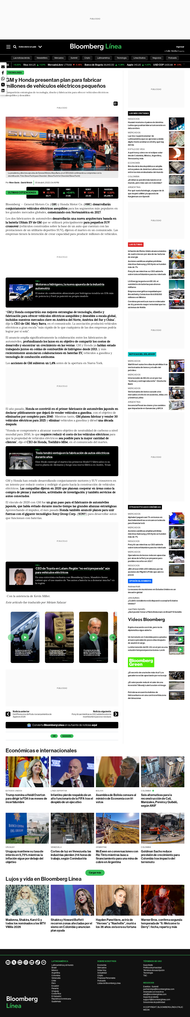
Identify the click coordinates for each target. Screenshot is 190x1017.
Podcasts (101, 980)
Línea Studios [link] (139, 58)
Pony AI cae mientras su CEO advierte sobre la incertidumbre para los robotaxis (91, 715)
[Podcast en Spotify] (43, 962)
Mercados (101, 967)
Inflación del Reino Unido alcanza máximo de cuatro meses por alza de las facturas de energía (147, 254)
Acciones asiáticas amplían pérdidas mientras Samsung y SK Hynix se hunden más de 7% (147, 264)
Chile (54, 980)
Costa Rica (56, 993)
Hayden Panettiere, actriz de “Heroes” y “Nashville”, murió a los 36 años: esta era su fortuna (116, 923)
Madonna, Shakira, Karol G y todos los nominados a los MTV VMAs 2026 (26, 923)
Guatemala (56, 1001)
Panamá (55, 988)
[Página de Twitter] (14, 962)
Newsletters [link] (42, 58)
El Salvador (56, 996)
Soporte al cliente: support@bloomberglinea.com (156, 998)
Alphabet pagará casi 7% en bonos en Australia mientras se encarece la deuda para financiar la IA (146, 520)
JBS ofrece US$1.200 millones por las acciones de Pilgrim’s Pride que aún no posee (146, 572)
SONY (82, 514)
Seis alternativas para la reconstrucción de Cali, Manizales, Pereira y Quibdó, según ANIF (159, 800)
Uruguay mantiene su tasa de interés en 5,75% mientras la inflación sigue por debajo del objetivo (24, 857)
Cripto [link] (87, 58)
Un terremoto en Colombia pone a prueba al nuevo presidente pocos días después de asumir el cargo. (147, 640)
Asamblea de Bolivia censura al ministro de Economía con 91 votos (116, 798)
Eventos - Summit (150, 986)
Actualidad (102, 973)
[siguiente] (116, 714)
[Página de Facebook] (8, 962)
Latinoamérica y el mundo (62, 965)
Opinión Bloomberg (140, 581)
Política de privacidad (152, 967)
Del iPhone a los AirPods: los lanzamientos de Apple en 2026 (32, 715)
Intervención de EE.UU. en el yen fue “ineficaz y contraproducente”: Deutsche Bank (147, 381)
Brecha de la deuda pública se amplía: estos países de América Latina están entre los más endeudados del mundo (145, 169)
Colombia (56, 975)
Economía (101, 965)
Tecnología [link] (121, 58)
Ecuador (55, 986)
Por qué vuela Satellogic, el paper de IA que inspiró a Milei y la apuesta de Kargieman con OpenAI (146, 193)
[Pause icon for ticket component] (8, 65)
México (55, 970)
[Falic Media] (166, 51)
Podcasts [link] (172, 58)
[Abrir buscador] (15, 47)
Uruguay (55, 991)
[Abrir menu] (8, 47)
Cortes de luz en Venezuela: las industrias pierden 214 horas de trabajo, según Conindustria (71, 855)
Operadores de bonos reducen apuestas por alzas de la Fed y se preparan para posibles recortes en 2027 (147, 558)
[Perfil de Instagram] (25, 962)
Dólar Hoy (101, 970)
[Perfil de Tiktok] (37, 962)
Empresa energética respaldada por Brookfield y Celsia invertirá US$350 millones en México (145, 294)
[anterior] (8, 714)
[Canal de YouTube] (20, 962)
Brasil (54, 967)
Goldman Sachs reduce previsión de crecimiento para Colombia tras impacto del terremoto (160, 857)
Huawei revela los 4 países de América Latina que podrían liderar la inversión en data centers (147, 125)
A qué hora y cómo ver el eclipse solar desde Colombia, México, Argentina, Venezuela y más (145, 155)
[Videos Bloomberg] (156, 619)
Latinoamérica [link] (103, 58)
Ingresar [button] (180, 47)
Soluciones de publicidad (154, 1002)
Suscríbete (148, 965)
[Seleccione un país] (40, 47)
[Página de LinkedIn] (31, 962)
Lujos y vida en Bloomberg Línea (43, 879)
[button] (116, 104)
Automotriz (66, 736)
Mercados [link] (59, 58)
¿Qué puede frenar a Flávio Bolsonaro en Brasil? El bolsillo (155, 612)
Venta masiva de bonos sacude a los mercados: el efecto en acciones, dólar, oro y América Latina (148, 395)
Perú (54, 983)
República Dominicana (61, 999)
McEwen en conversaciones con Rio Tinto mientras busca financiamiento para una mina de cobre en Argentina (117, 857)
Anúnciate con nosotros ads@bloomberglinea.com (154, 993)
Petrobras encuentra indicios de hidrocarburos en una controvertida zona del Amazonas (147, 695)
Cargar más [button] (95, 872)
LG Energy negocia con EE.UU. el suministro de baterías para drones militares (144, 284)
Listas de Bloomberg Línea (109, 983)
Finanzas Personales (106, 978)
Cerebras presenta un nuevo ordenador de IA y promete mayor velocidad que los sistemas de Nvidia (147, 304)
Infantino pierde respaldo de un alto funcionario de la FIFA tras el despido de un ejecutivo (72, 798)
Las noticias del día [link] (21, 58)
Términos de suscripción (153, 970)
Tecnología (15, 72)
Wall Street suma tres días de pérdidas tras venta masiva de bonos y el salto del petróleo (148, 367)
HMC (88, 204)
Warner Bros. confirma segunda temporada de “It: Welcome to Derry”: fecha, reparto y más (161, 923)
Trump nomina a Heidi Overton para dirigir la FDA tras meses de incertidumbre (26, 798)
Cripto (100, 975)
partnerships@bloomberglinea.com (158, 989)
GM (54, 204)
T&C (145, 975)
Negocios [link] (157, 58)
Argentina (56, 973)
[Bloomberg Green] (156, 662)
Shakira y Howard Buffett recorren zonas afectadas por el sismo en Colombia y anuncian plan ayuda (71, 925)
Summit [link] (74, 58)
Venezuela (56, 978)
